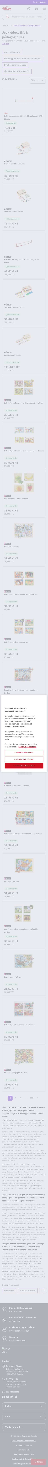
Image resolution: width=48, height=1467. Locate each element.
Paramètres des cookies (24, 752)
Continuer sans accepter (24, 759)
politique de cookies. (27, 747)
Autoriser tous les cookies (24, 766)
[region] (24, 733)
